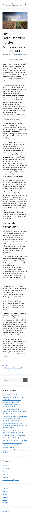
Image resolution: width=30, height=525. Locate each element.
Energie (5, 466)
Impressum (6, 511)
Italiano (4, 500)
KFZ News (5, 468)
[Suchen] (25, 380)
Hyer (11, 3)
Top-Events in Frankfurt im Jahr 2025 (15, 440)
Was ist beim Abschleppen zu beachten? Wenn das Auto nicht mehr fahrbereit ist (13, 445)
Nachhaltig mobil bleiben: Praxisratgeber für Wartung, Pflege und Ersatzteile (14, 411)
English (4, 494)
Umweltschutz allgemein (10, 480)
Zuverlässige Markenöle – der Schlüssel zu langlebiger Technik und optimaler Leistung (14, 425)
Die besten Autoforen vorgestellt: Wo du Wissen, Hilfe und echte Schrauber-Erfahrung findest (14, 418)
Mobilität (5, 474)
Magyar (5, 503)
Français (5, 491)
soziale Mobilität (10, 370)
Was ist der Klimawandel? (13, 368)
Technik (5, 477)
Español (5, 497)
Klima (6, 365)
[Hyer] (5, 4)
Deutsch (5, 488)
